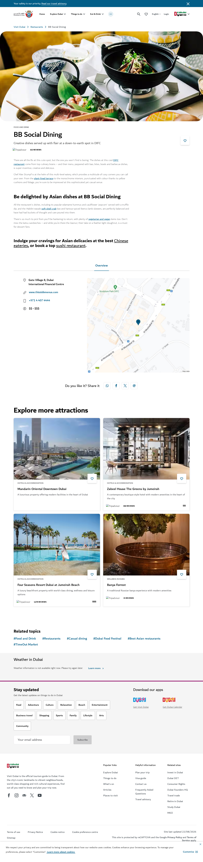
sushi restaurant (71, 245)
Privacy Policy (174, 837)
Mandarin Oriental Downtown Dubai (41, 489)
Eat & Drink (95, 14)
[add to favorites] (185, 140)
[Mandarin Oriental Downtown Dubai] (57, 449)
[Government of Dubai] (23, 14)
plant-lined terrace (43, 178)
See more (24, 615)
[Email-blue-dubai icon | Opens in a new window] (134, 385)
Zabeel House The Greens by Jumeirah (133, 489)
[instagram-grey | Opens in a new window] (16, 795)
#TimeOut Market (26, 644)
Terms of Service (189, 838)
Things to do (76, 14)
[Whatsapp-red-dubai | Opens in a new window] (107, 385)
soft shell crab (49, 209)
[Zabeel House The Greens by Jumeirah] (146, 449)
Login (166, 14)
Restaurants (36, 27)
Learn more (94, 668)
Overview (101, 265)
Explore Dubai (56, 14)
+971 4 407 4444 (39, 300)
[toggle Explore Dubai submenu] (65, 14)
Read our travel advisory (53, 3)
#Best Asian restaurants (144, 638)
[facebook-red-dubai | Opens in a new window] (116, 385)
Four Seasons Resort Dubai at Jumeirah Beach (48, 585)
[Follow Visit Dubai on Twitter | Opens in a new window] (32, 795)
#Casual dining (77, 638)
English (155, 14)
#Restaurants (51, 638)
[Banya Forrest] (146, 544)
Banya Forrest (116, 585)
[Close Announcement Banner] (188, 3)
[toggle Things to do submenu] (84, 14)
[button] (190, 851)
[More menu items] (110, 14)
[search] (139, 14)
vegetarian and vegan (99, 219)
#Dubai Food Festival (107, 638)
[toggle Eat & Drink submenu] (103, 14)
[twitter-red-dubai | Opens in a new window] (125, 385)
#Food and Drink (25, 638)
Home (42, 14)
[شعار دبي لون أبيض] (13, 766)
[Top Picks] (146, 14)
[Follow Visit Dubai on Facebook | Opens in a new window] (9, 795)
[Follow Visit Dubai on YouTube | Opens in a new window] (40, 795)
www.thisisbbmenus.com (43, 292)
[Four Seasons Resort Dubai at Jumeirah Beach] (57, 544)
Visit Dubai (19, 27)
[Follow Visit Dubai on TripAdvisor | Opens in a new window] (24, 795)
